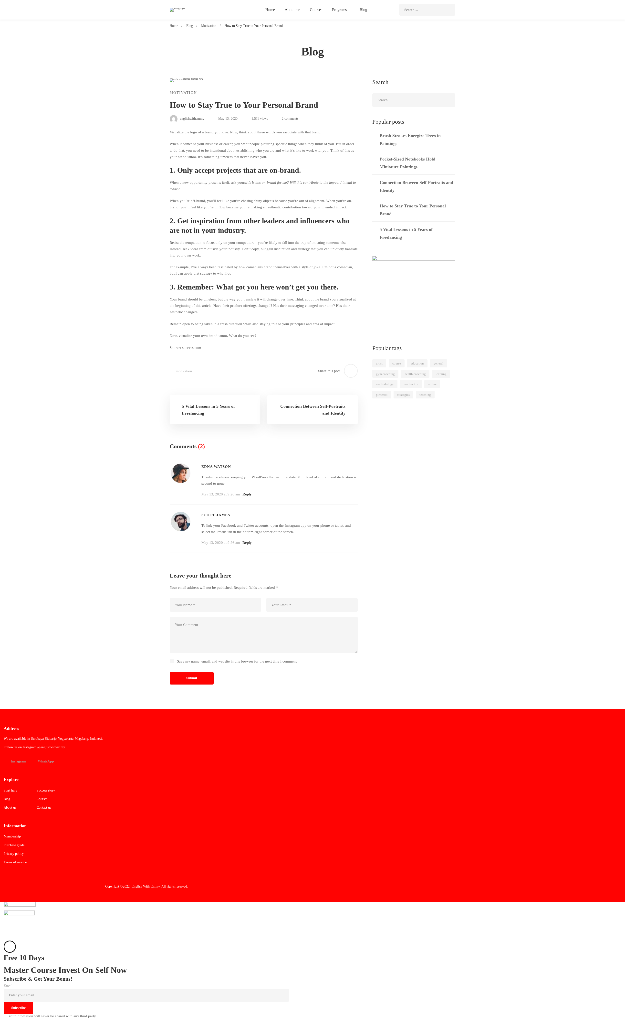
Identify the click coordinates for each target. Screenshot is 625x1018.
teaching (425, 394)
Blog (189, 26)
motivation (184, 371)
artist (379, 363)
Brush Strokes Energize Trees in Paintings (410, 139)
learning (441, 374)
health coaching (415, 374)
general (438, 363)
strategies (403, 394)
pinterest (381, 394)
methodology (385, 384)
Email (8, 986)
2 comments (290, 118)
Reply (247, 494)
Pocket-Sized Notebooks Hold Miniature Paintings (407, 163)
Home (174, 26)
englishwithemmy (191, 118)
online (432, 384)
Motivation (208, 26)
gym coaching (385, 374)
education (417, 363)
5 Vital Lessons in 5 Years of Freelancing (406, 233)
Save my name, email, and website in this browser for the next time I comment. (237, 661)
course (396, 363)
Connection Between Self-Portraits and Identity (416, 186)
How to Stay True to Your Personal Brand (413, 210)
